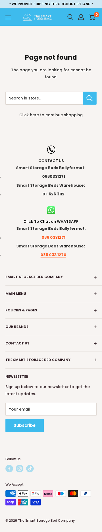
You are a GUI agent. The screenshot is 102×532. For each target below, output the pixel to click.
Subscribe (25, 425)
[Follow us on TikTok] (30, 468)
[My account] (81, 17)
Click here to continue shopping (51, 115)
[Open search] (70, 17)
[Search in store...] (90, 98)
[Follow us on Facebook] (9, 468)
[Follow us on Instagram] (19, 468)
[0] (92, 17)
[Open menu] (8, 17)
